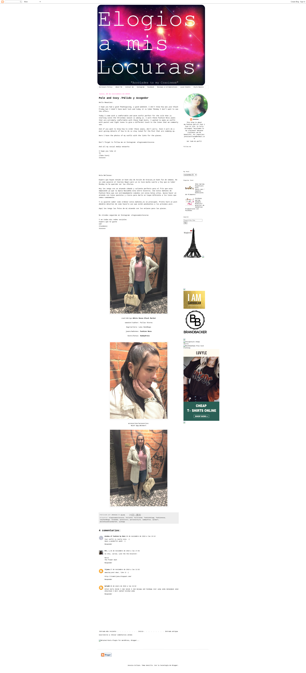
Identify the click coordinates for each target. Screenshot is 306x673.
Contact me (129, 87)
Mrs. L (107, 551)
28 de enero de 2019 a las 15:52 (123, 586)
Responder (108, 544)
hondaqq (149, 589)
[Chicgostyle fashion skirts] (194, 344)
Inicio (140, 631)
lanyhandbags (105, 519)
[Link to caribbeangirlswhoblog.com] (194, 300)
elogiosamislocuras (116, 517)
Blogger (175, 665)
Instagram (140, 87)
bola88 (107, 586)
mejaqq (139, 589)
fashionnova (160, 517)
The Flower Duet (111, 560)
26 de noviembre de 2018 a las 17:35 (125, 551)
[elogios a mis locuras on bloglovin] (192, 257)
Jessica (195, 119)
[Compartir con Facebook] (137, 515)
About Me (118, 87)
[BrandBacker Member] (195, 334)
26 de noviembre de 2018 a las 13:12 (141, 536)
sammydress (146, 519)
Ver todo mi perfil (194, 141)
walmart (155, 519)
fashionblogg (149, 517)
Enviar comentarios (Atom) (121, 635)
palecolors (124, 519)
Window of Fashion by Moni (115, 536)
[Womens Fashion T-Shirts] (201, 420)
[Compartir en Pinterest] (140, 515)
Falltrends (138, 517)
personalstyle (135, 519)
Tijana (107, 569)
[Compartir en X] (135, 515)
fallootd (129, 517)
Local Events (185, 87)
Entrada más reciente (107, 631)
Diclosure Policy (105, 87)
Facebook (150, 87)
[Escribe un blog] (133, 515)
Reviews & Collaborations (167, 87)
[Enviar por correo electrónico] (130, 515)
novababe (115, 519)
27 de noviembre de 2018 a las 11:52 (125, 569)
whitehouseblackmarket (108, 522)
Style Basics (199, 87)
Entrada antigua (171, 631)
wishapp (122, 522)
